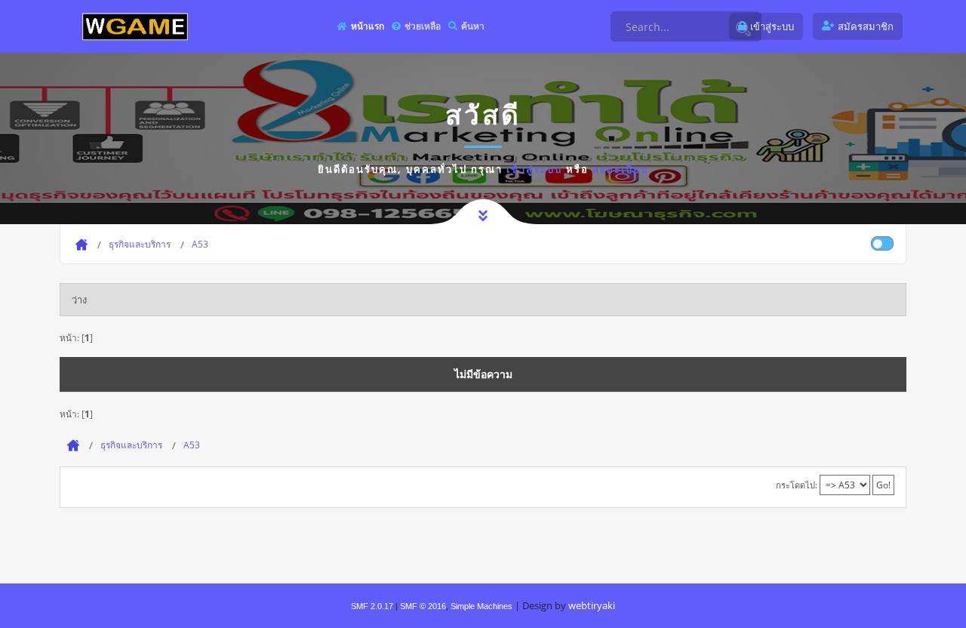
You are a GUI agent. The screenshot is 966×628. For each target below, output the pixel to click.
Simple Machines (481, 606)
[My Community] (135, 26)
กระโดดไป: (796, 485)
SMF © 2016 (423, 606)
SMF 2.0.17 (372, 606)
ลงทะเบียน (620, 169)
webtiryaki (591, 605)
